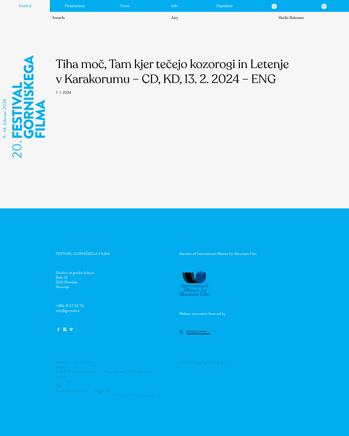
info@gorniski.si (68, 310)
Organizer (224, 6)
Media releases (114, 371)
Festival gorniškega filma (83, 253)
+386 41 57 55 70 (70, 305)
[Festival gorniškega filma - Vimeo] (71, 329)
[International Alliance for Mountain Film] (194, 294)
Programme (75, 6)
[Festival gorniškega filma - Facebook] (58, 329)
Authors (62, 362)
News (124, 6)
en (324, 6)
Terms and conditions (71, 390)
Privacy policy (144, 395)
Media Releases (291, 17)
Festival (25, 6)
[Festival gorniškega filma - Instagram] (64, 329)
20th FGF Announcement (75, 371)
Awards (58, 17)
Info (174, 6)
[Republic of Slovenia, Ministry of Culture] (194, 333)
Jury (174, 17)
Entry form (84, 362)
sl (274, 6)
